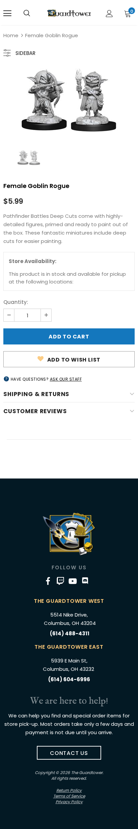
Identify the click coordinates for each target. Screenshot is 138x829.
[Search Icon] (26, 13)
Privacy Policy (69, 802)
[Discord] (85, 581)
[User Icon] (109, 13)
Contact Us (69, 753)
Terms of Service (69, 796)
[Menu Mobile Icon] (7, 13)
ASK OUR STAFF (66, 379)
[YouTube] (73, 581)
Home (10, 35)
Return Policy (69, 790)
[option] (69, 100)
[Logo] (69, 13)
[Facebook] (48, 581)
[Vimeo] (60, 581)
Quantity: (15, 302)
